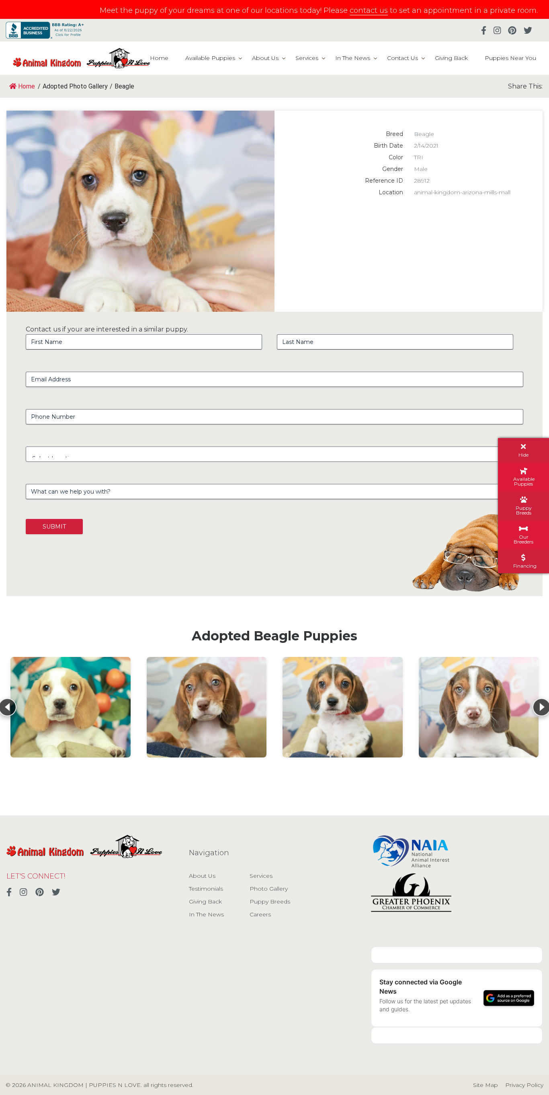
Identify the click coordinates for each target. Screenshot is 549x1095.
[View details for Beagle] (70, 707)
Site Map (485, 1085)
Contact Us (402, 58)
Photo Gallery (269, 888)
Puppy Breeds (270, 901)
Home (159, 58)
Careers (260, 914)
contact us (369, 10)
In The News (352, 58)
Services (306, 58)
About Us (265, 58)
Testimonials (206, 888)
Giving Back (451, 58)
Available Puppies (210, 58)
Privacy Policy (524, 1085)
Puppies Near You (510, 58)
